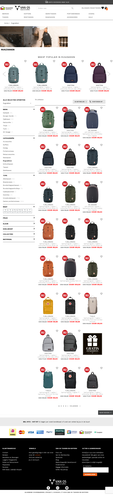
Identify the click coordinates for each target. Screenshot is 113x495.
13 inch (5, 211)
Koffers (27, 14)
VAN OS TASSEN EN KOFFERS (66, 448)
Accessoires (72, 17)
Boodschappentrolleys (13, 188)
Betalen (5, 455)
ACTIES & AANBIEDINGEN (91, 448)
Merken (5, 14)
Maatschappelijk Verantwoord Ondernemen (66, 463)
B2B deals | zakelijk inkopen (12, 469)
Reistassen (28, 17)
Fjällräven (8, 119)
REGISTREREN (95, 8)
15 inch (10, 211)
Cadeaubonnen (9, 192)
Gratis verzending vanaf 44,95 (58, 2)
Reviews (5, 467)
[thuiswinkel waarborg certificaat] (87, 432)
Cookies (56, 492)
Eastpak (7, 113)
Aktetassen (9, 179)
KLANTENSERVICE (9, 448)
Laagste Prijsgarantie (9, 460)
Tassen (5, 17)
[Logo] (22, 10)
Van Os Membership (63, 455)
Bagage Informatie (62, 467)
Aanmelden (90, 474)
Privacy (49, 492)
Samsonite (8, 122)
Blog (57, 460)
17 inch (29, 211)
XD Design (8, 132)
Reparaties (6, 465)
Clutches (7, 195)
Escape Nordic (9, 116)
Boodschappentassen (12, 185)
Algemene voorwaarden (35, 492)
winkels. (38, 455)
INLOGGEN (85, 8)
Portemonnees (73, 14)
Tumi (6, 129)
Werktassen (50, 14)
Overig (91, 14)
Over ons (59, 452)
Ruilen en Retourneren (10, 462)
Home (6, 23)
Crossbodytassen (11, 198)
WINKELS (32, 448)
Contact (5, 452)
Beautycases (9, 182)
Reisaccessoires (9, 154)
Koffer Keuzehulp (62, 469)
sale (91, 17)
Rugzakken (50, 17)
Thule (6, 125)
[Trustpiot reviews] (99, 432)
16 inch (24, 211)
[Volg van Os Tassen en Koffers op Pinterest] (66, 489)
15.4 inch (15, 211)
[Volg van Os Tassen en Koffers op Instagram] (57, 489)
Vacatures (59, 457)
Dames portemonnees (13, 201)
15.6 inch (20, 211)
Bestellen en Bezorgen (10, 457)
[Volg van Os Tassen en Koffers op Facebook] (48, 489)
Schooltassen (8, 164)
